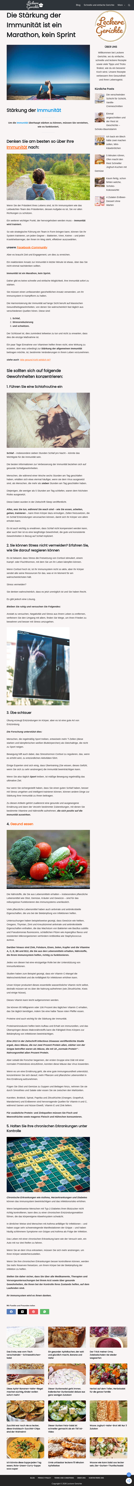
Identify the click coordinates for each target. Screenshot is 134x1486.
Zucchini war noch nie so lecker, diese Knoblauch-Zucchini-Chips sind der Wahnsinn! (23, 1428)
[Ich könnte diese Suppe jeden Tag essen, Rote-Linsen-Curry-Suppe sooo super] (25, 1447)
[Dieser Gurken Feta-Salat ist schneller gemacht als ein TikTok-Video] (67, 1411)
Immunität (17, 147)
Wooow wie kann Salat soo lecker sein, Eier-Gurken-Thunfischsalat (107, 1464)
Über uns (81, 1478)
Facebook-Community (32, 247)
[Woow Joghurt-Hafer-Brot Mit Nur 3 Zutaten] (108, 1411)
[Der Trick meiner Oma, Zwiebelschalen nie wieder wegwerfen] (108, 1337)
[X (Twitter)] (22, 1311)
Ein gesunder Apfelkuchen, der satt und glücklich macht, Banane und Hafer (66, 1354)
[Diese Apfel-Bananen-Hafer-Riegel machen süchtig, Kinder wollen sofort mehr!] (25, 1374)
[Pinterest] (33, 1311)
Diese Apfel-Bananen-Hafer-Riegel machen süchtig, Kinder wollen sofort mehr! (25, 1391)
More (120, 5)
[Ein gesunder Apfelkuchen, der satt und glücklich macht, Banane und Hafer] (67, 1337)
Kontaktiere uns (96, 1478)
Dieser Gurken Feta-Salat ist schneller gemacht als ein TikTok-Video (65, 1428)
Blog (78, 5)
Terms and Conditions (64, 1478)
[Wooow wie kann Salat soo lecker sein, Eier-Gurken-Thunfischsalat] (108, 1447)
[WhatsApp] (44, 1311)
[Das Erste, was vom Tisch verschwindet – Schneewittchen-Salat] (25, 1337)
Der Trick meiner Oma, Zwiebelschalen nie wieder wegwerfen (103, 1354)
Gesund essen (21, 824)
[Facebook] (11, 1311)
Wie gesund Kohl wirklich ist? (35, 359)
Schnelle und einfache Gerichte (99, 5)
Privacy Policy (44, 1478)
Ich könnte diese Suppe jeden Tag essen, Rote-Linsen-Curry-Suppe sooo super (24, 1465)
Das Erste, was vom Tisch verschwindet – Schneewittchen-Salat (24, 1354)
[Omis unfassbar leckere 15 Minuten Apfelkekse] (67, 1447)
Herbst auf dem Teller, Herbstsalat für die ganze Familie (107, 1390)
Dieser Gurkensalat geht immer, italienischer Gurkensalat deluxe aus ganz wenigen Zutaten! (66, 1391)
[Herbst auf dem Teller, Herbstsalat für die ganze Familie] (108, 1374)
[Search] (129, 5)
